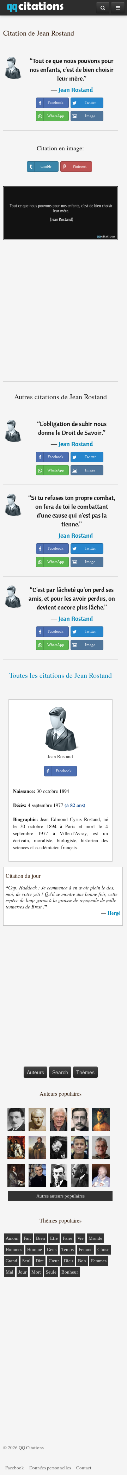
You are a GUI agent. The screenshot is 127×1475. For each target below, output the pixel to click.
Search (60, 1072)
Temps (67, 1249)
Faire (67, 1238)
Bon (82, 1260)
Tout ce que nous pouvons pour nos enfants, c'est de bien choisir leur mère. (72, 69)
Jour (22, 1272)
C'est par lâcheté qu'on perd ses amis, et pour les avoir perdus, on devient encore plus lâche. (72, 598)
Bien (40, 1238)
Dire (40, 1260)
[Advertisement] (63, 313)
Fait (27, 1238)
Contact (83, 1467)
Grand (11, 1260)
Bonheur (69, 1272)
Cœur (54, 1260)
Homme (34, 1249)
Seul (26, 1260)
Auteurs (35, 1072)
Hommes (14, 1249)
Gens (51, 1249)
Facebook (14, 1467)
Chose (103, 1249)
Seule (51, 1272)
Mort (36, 1272)
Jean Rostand (76, 90)
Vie (80, 1238)
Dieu (68, 1260)
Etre (54, 1238)
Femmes (99, 1260)
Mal (9, 1272)
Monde (95, 1238)
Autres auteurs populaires (60, 1196)
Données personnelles (50, 1467)
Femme (85, 1249)
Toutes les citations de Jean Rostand (60, 675)
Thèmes (85, 1072)
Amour (12, 1238)
